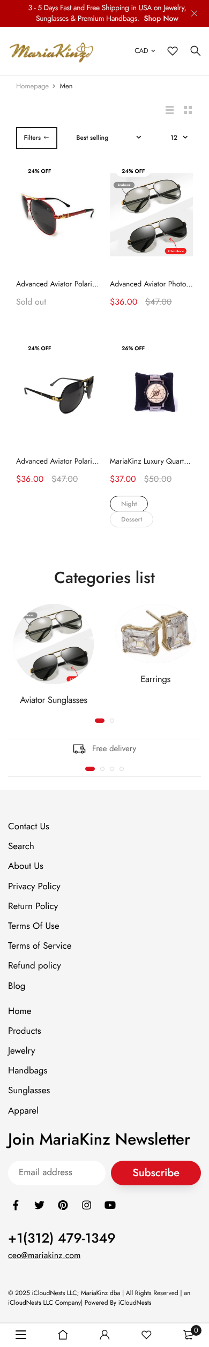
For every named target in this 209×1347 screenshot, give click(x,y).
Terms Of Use (33, 926)
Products (24, 1031)
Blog (16, 985)
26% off (133, 348)
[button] (90, 769)
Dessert (131, 519)
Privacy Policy (34, 886)
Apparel (23, 1110)
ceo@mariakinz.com (44, 1255)
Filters (32, 137)
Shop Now (161, 18)
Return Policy (33, 905)
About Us (25, 866)
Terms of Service (39, 946)
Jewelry (21, 1051)
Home (19, 1010)
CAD (141, 51)
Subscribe (156, 1172)
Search (21, 846)
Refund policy (34, 965)
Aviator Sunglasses (53, 700)
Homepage (32, 86)
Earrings (155, 679)
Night (129, 504)
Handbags (27, 1070)
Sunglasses (29, 1090)
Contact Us (28, 826)
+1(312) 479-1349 (62, 1237)
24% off (39, 171)
